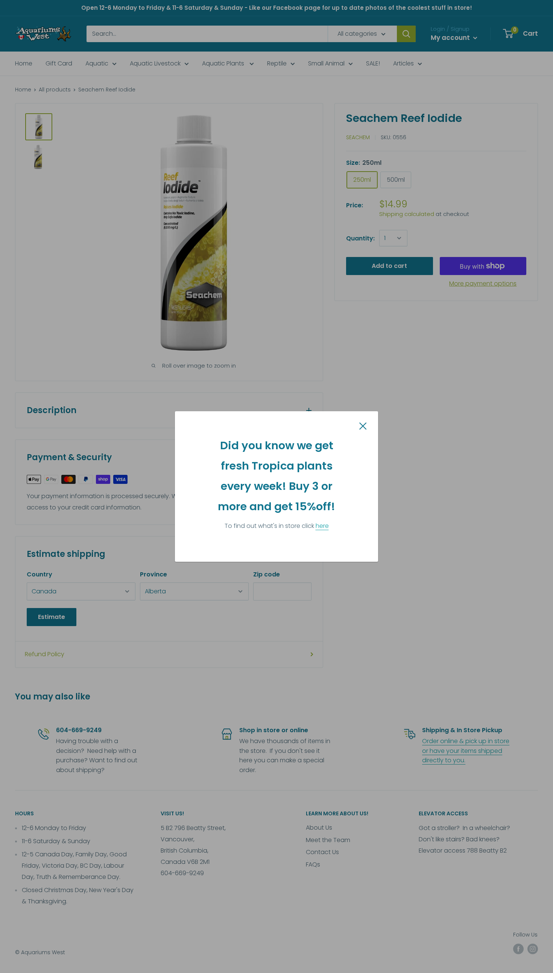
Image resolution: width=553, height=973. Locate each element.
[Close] (363, 426)
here (322, 525)
